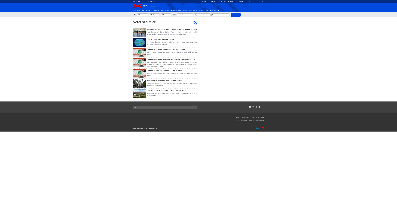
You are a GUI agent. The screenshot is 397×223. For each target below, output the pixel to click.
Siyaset (167, 10)
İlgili (262, 117)
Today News (235, 15)
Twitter (231, 1)
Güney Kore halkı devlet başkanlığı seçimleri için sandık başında (172, 29)
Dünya (162, 10)
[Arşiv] (250, 107)
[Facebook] (256, 107)
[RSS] (195, 23)
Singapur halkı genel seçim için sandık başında (165, 80)
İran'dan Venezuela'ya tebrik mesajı (160, 39)
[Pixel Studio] (262, 128)
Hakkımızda (245, 117)
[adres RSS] (253, 107)
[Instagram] (262, 107)
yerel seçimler (144, 22)
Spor (190, 10)
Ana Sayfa (137, 10)
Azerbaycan (155, 10)
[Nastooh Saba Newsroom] (256, 128)
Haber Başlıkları (214, 10)
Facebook (223, 1)
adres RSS (213, 1)
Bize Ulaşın (255, 117)
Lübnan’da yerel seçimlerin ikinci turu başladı (164, 70)
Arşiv (204, 1)
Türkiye (148, 10)
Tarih (134, 14)
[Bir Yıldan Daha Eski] (139, 32)
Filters (174, 14)
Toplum (185, 10)
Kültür (180, 10)
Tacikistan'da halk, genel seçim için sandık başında (167, 90)
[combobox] (142, 14)
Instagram (240, 1)
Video (206, 10)
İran (143, 10)
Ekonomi (174, 10)
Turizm (195, 10)
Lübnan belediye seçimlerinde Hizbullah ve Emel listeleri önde (171, 59)
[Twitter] (259, 107)
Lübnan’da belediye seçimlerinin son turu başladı (166, 49)
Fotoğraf (201, 10)
